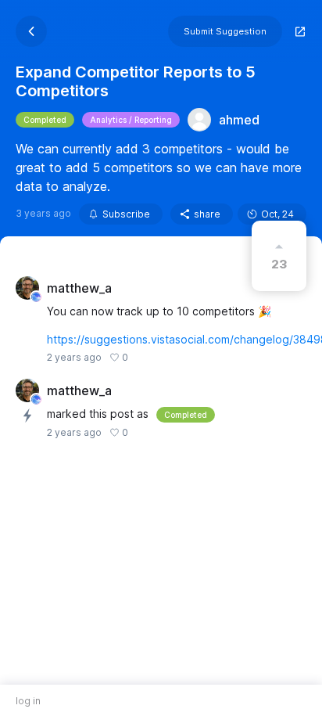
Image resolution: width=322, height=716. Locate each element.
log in (28, 701)
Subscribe (126, 214)
